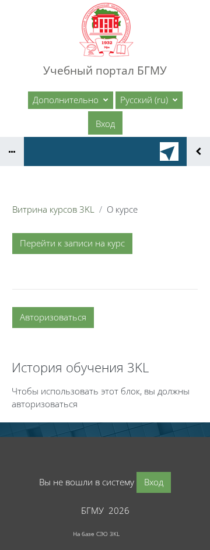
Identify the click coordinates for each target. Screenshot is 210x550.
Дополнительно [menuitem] (67, 99)
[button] (149, 100)
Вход (105, 123)
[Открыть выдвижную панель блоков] (198, 151)
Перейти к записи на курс (72, 243)
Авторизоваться (53, 317)
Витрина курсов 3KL (53, 209)
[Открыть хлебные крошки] (12, 151)
